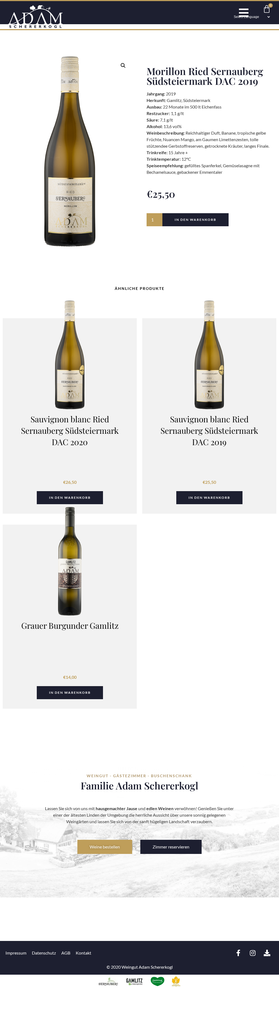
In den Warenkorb (195, 220)
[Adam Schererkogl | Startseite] (35, 26)
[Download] (267, 952)
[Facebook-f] (238, 952)
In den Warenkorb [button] (70, 497)
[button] (123, 65)
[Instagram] (252, 952)
